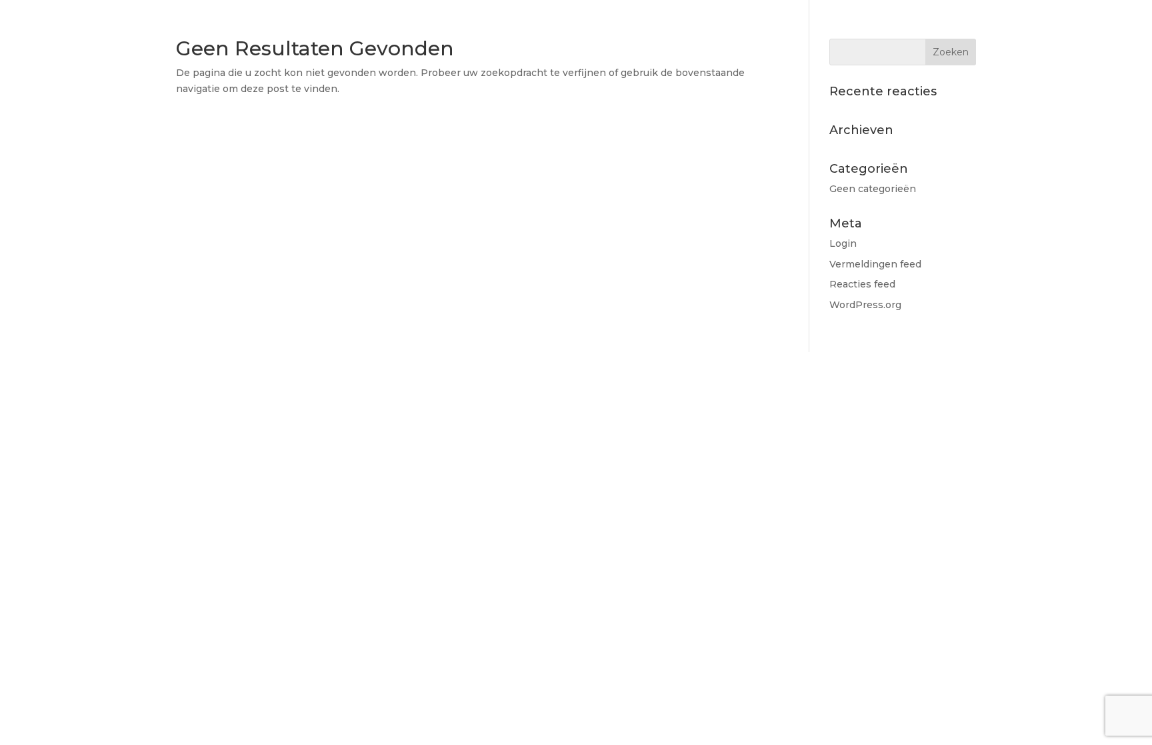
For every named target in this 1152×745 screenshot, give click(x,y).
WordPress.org (865, 305)
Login (843, 243)
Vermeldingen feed (875, 264)
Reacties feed (862, 284)
